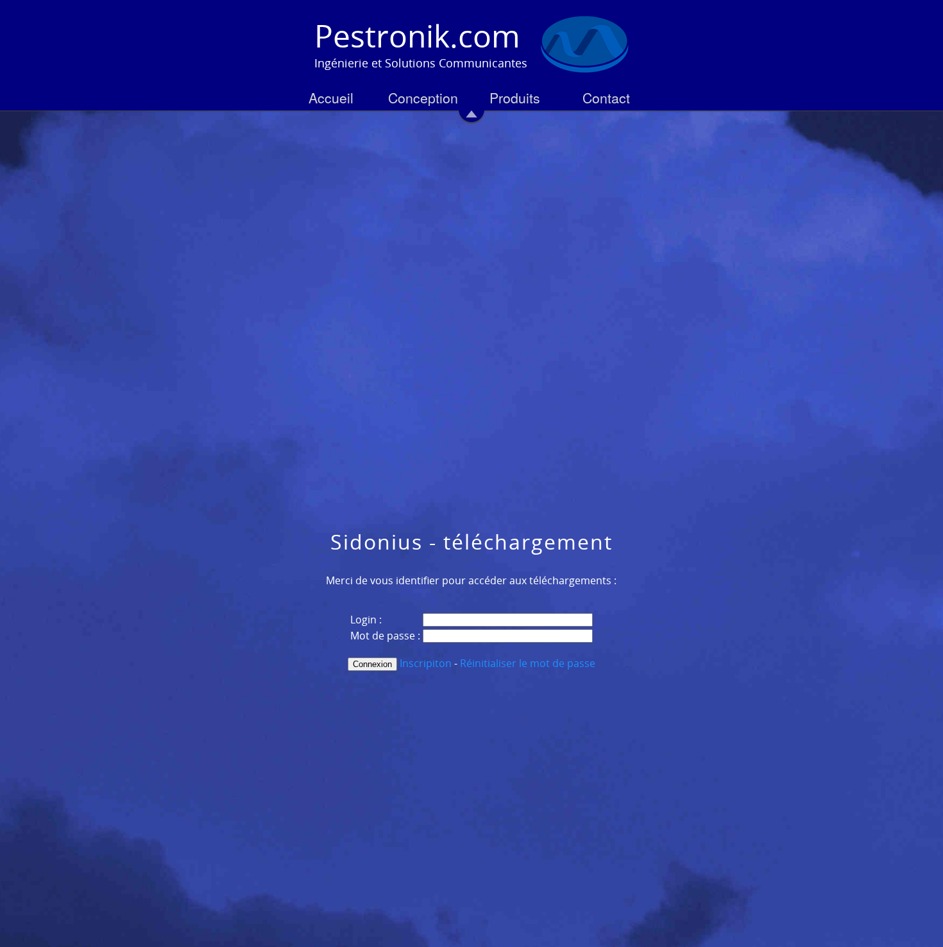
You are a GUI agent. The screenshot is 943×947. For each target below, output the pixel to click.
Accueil (331, 97)
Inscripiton (426, 663)
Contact (606, 97)
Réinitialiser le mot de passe (527, 663)
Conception (423, 97)
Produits (514, 97)
